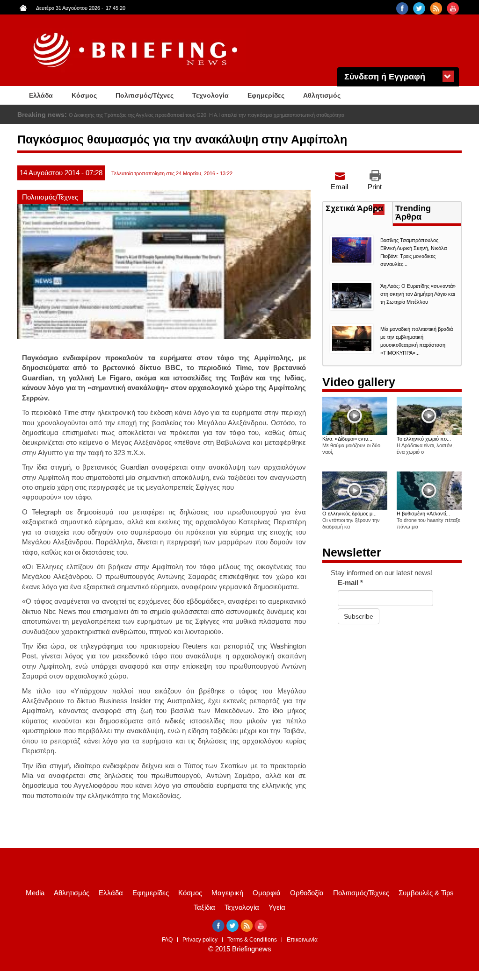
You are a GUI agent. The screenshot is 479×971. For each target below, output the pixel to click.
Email (339, 187)
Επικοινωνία (302, 939)
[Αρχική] (136, 50)
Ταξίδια (204, 907)
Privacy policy (200, 939)
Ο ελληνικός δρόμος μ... (349, 513)
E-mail (350, 582)
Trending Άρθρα (413, 212)
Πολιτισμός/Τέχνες (145, 95)
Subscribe (358, 616)
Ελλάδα (41, 95)
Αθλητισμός (322, 95)
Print (375, 187)
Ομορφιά (267, 893)
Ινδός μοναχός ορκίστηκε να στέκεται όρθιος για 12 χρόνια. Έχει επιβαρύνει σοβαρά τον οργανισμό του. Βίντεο (193, 115)
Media (35, 893)
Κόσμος (84, 95)
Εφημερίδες (265, 95)
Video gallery (358, 381)
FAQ (167, 939)
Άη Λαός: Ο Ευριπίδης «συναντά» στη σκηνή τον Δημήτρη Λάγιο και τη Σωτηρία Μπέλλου (418, 294)
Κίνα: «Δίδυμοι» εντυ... (347, 439)
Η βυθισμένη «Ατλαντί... (423, 513)
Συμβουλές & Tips (426, 893)
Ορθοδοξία (307, 893)
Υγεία (277, 907)
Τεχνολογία (210, 95)
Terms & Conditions (252, 939)
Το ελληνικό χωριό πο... (424, 439)
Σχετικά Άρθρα (359, 209)
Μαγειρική (227, 893)
